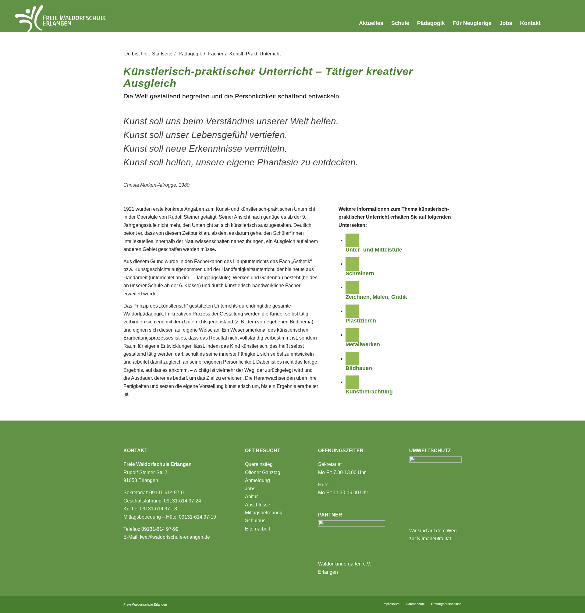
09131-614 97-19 (197, 517)
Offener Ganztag (262, 472)
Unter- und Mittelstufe (374, 250)
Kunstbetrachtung (369, 392)
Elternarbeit (257, 528)
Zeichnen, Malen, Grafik (376, 297)
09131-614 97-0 (166, 492)
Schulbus (255, 520)
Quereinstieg (259, 464)
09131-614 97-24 (182, 500)
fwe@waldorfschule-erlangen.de (175, 537)
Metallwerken (363, 344)
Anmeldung (257, 480)
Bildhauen (359, 368)
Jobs (250, 488)
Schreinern (360, 273)
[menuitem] (348, 24)
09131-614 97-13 (158, 508)
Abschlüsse (257, 504)
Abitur (251, 496)
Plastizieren (361, 321)
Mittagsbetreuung (263, 512)
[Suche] (564, 23)
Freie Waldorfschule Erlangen (145, 604)
